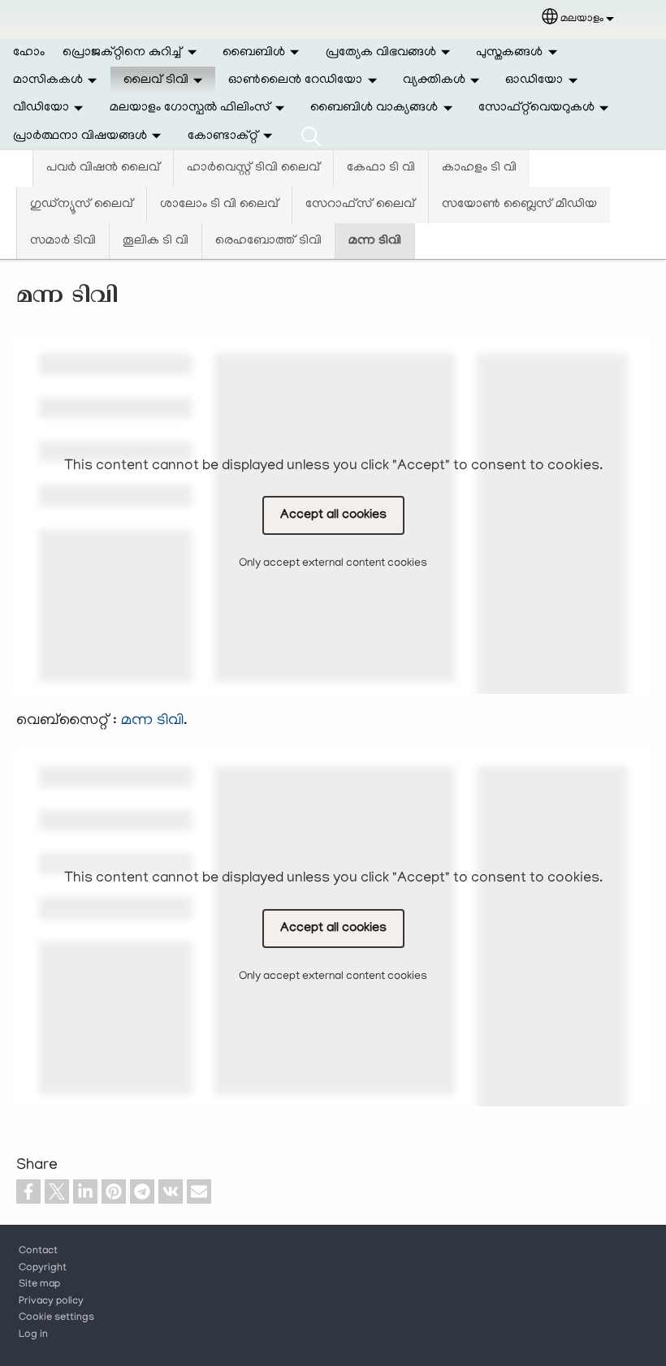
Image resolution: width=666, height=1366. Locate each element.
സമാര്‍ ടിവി (63, 241)
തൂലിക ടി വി (155, 241)
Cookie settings (56, 1318)
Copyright (43, 1268)
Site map (39, 1285)
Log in (33, 1335)
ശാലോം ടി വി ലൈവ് (219, 204)
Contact (38, 1251)
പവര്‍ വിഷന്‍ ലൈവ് (103, 168)
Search (311, 136)
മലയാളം (581, 19)
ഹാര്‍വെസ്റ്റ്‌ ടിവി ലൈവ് (253, 168)
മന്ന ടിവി (374, 241)
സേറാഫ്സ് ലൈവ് (360, 204)
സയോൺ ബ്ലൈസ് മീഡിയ (519, 204)
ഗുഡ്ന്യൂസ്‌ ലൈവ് (81, 204)
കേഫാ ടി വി (381, 168)
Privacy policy (51, 1302)
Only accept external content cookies (333, 564)
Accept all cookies (333, 515)
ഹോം (29, 52)
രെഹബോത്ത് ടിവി (268, 241)
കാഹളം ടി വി (479, 168)
